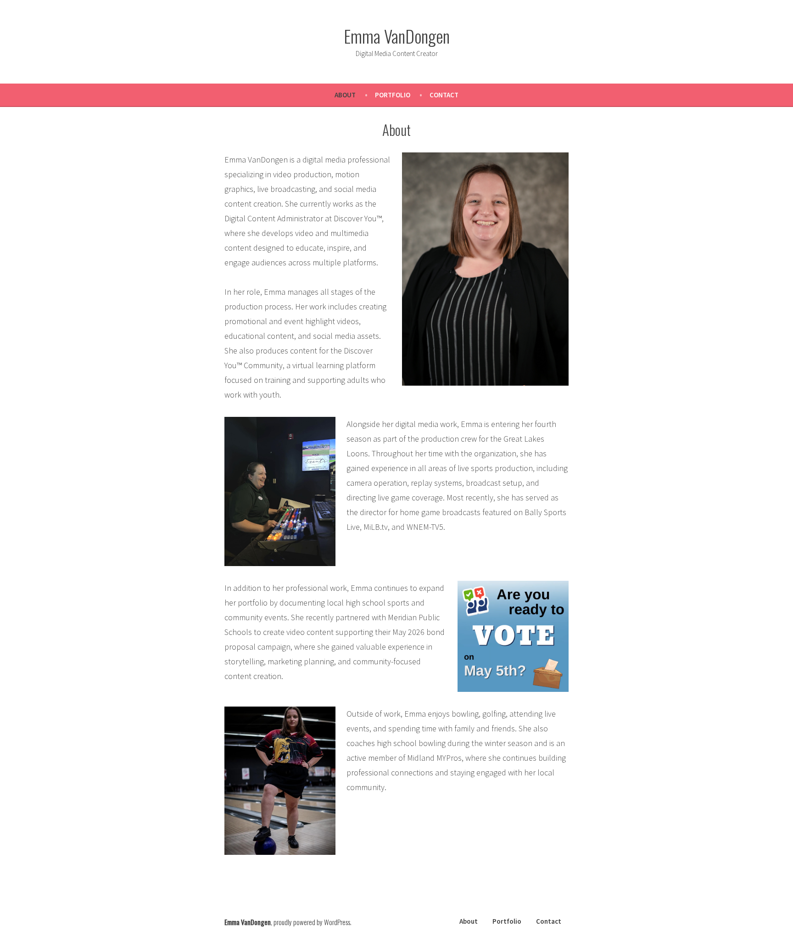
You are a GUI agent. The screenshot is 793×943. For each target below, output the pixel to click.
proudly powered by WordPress (312, 922)
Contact (444, 94)
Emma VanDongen (397, 36)
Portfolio (392, 94)
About (345, 94)
